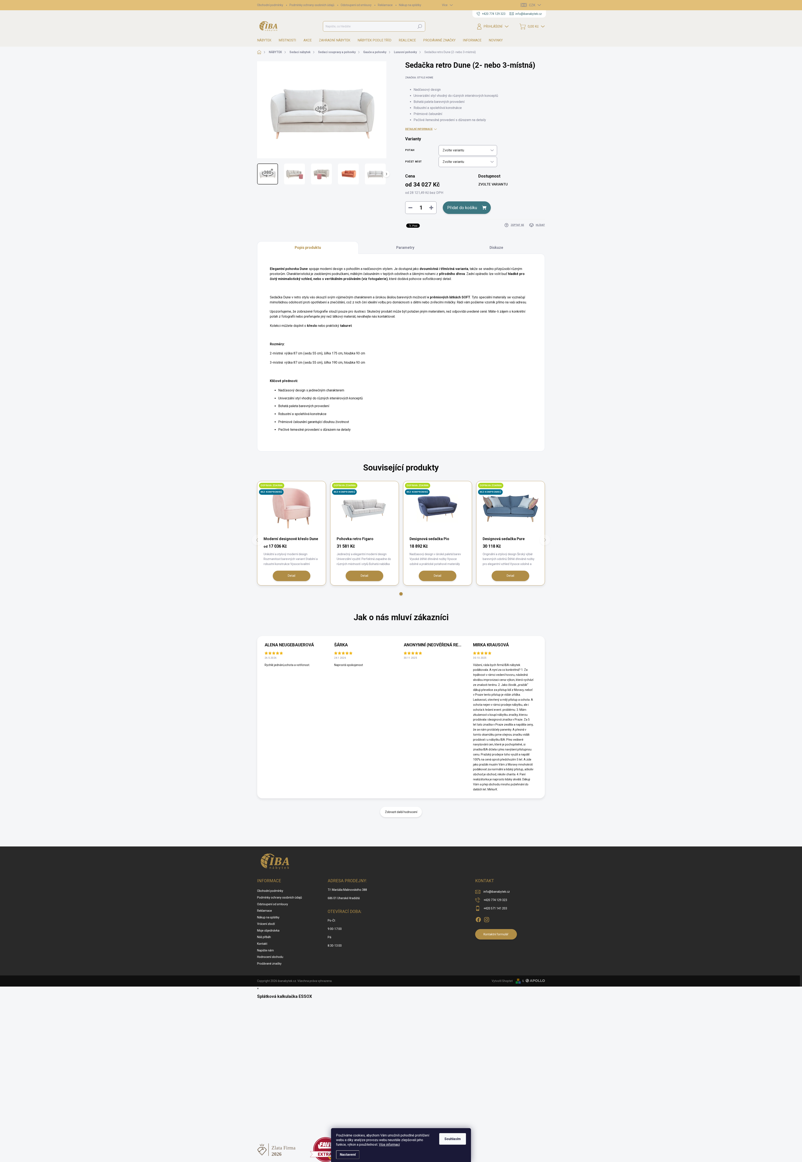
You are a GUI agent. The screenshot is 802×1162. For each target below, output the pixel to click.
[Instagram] (486, 919)
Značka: (419, 77)
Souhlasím (452, 1139)
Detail (291, 575)
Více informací (389, 1145)
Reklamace (385, 5)
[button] (401, 594)
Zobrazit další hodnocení (401, 812)
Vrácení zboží (266, 924)
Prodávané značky (269, 963)
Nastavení (348, 1155)
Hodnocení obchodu (270, 957)
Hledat (419, 26)
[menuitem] (265, 40)
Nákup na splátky (410, 5)
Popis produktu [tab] (308, 247)
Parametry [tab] (405, 247)
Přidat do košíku (462, 207)
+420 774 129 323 (495, 900)
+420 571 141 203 (495, 908)
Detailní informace (419, 129)
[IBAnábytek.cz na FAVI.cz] (325, 1149)
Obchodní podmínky (270, 5)
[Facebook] (478, 919)
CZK (532, 5)
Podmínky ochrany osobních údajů (311, 5)
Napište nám (265, 950)
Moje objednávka (268, 930)
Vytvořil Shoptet (502, 981)
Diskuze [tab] (496, 247)
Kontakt (262, 943)
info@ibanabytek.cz (496, 891)
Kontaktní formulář (495, 934)
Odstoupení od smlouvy (356, 5)
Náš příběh (264, 937)
